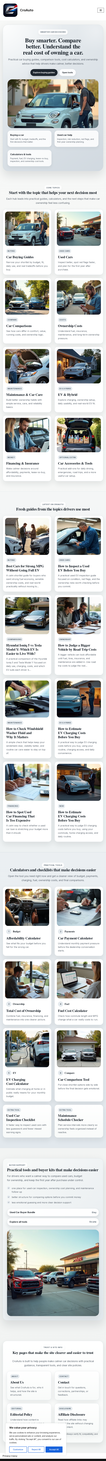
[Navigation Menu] (100, 10)
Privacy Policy (10, 1456)
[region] (36, 1439)
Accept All (54, 1449)
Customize (18, 1449)
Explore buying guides (44, 72)
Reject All (36, 1449)
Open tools (67, 72)
